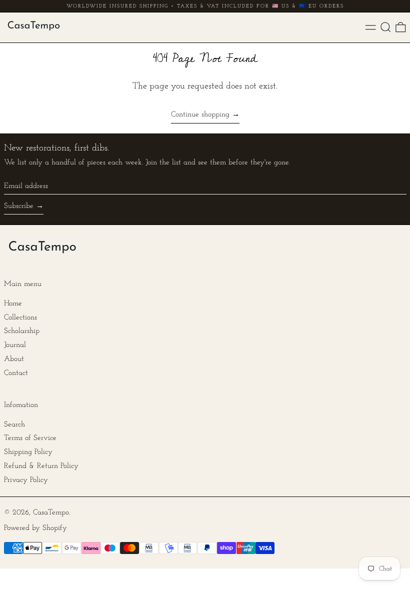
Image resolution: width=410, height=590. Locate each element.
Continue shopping (200, 114)
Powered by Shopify (35, 528)
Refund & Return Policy (41, 466)
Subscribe (19, 206)
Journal (15, 345)
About (14, 359)
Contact (16, 373)
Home (13, 304)
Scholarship (22, 331)
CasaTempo (51, 512)
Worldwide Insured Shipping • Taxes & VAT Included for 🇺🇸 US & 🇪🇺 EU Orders (205, 6)
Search (14, 424)
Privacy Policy (26, 480)
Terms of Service (30, 438)
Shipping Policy (28, 452)
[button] (386, 27)
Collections (20, 318)
